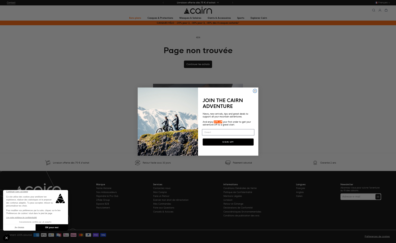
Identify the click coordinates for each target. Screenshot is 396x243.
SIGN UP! (228, 142)
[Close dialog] (255, 91)
